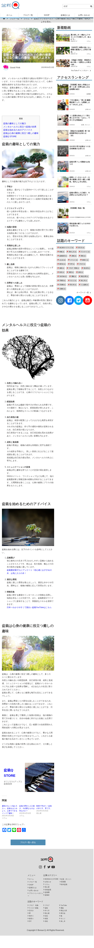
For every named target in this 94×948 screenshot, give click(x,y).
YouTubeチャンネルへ (80, 70)
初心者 (87, 268)
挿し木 (84, 280)
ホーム (9, 15)
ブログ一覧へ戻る (28, 842)
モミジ (73, 280)
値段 (61, 268)
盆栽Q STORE (10, 136)
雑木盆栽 (64, 884)
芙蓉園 (77, 217)
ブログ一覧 (28, 15)
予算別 (62, 280)
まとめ (62, 260)
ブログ (82, 264)
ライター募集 (33, 908)
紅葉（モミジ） (86, 124)
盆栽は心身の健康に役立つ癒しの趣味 (20, 133)
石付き (31, 910)
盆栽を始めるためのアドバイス (17, 130)
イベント (73, 260)
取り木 (73, 284)
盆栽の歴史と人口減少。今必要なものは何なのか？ (27, 808)
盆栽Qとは (65, 15)
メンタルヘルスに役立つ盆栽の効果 (19, 127)
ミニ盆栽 (84, 284)
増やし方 (72, 251)
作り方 (47, 910)
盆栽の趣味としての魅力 (14, 123)
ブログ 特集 (74, 268)
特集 (61, 251)
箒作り (31, 916)
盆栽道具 (63, 256)
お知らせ (88, 109)
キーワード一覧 (82, 292)
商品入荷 (84, 276)
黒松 (83, 256)
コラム (26, 19)
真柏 (74, 256)
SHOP (46, 15)
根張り (85, 260)
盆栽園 (89, 94)
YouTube (63, 276)
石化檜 (62, 284)
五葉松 (62, 288)
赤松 (80, 272)
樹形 (71, 272)
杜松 (61, 272)
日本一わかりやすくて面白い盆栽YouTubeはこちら (29, 607)
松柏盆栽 (48, 890)
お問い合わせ (84, 15)
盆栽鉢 (47, 895)
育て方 (81, 247)
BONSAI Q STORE (85, 217)
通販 (74, 276)
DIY (72, 264)
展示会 (62, 264)
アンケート (85, 251)
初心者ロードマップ (66, 247)
